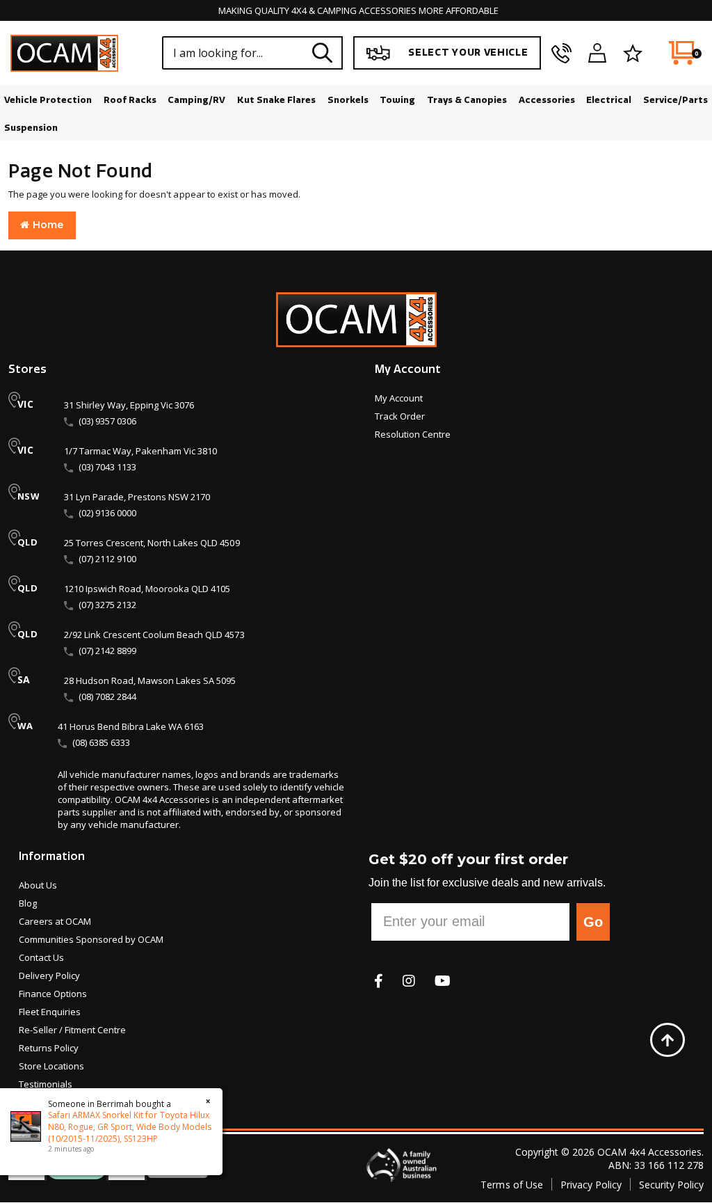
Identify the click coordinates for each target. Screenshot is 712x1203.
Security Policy (671, 1184)
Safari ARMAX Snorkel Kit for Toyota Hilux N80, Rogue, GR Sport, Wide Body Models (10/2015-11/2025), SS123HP (129, 1126)
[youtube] (443, 980)
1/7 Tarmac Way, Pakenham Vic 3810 (140, 451)
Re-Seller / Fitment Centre (72, 1029)
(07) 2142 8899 (107, 650)
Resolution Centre (413, 434)
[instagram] (409, 980)
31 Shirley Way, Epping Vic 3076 (129, 405)
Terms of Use (511, 1184)
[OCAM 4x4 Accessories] (64, 53)
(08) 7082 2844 (107, 696)
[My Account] (597, 53)
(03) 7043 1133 (107, 467)
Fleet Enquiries (50, 1011)
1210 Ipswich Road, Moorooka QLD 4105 (147, 588)
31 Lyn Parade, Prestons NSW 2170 (137, 497)
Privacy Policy (591, 1184)
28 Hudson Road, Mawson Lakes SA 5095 (150, 680)
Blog (28, 903)
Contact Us (41, 957)
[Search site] (322, 52)
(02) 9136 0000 (107, 513)
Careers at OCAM (55, 921)
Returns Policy (49, 1048)
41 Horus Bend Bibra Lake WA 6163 (131, 726)
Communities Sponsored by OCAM (91, 939)
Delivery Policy (49, 975)
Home (46, 224)
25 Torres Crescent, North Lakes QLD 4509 (152, 542)
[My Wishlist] (633, 53)
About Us (38, 885)
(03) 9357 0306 (107, 421)
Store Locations (51, 1066)
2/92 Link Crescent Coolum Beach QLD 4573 (154, 634)
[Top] (667, 1039)
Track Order (400, 416)
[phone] (561, 53)
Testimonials (45, 1084)
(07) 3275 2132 (107, 604)
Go (593, 922)
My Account (399, 398)
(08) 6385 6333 (101, 742)
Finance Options (53, 993)
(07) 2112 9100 (107, 558)
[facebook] (378, 980)
